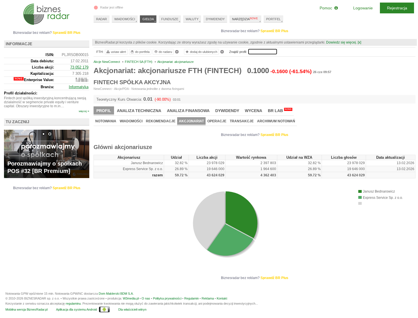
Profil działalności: (20, 93)
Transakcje (242, 121)
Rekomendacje (160, 121)
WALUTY (192, 19)
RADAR (101, 19)
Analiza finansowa (188, 110)
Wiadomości (131, 121)
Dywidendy (227, 110)
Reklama (208, 298)
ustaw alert (118, 51)
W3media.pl (131, 298)
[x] (359, 42)
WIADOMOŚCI (124, 19)
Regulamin (191, 298)
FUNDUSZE (169, 19)
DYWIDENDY (215, 19)
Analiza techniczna (139, 110)
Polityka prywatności (167, 298)
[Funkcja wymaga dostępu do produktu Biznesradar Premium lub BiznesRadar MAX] (82, 81)
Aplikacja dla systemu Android (76, 309)
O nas (146, 298)
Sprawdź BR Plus (274, 31)
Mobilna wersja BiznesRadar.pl (26, 309)
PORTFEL (273, 19)
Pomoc (327, 8)
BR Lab (280, 110)
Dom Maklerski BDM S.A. (116, 293)
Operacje (216, 121)
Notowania (105, 121)
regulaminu (73, 303)
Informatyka (78, 87)
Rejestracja (397, 8)
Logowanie (363, 8)
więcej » (84, 111)
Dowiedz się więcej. (341, 42)
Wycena (253, 110)
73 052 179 (79, 67)
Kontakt (222, 298)
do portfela (142, 51)
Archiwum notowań (276, 121)
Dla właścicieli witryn (132, 309)
